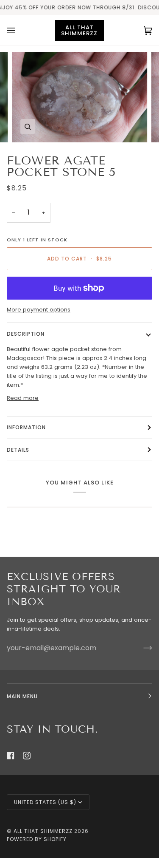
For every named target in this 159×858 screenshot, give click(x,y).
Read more (23, 398)
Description (26, 333)
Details (18, 449)
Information (26, 427)
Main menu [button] (22, 696)
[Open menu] (19, 30)
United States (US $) (45, 802)
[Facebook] (10, 755)
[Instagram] (27, 755)
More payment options (38, 310)
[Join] (141, 647)
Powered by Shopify (37, 839)
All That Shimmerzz (44, 831)
